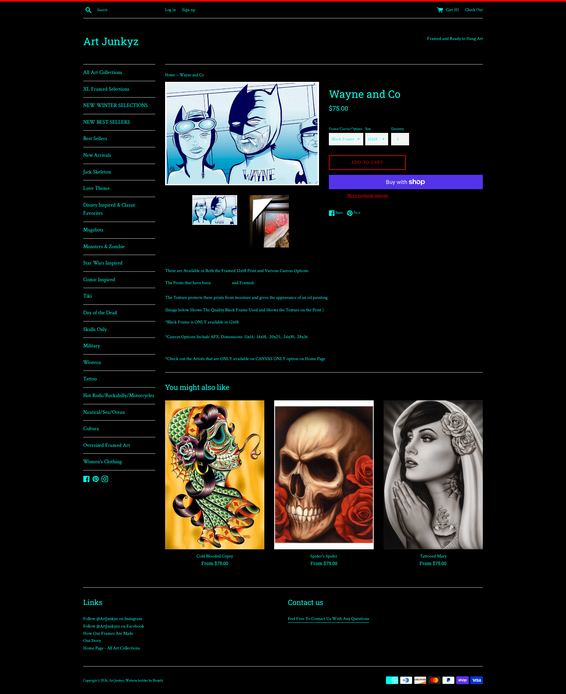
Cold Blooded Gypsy (215, 556)
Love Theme (96, 188)
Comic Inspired (99, 279)
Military (91, 345)
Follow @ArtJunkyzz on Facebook (113, 626)
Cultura (91, 428)
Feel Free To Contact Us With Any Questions (328, 619)
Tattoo (90, 378)
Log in (170, 9)
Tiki (87, 296)
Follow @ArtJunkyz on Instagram (112, 619)
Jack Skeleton (97, 172)
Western (92, 362)
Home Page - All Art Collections (111, 648)
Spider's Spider (323, 556)
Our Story (92, 641)
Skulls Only (95, 329)
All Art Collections (102, 72)
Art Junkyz (111, 41)
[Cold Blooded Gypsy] (214, 474)
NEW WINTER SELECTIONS (115, 105)
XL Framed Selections (106, 89)
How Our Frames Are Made (108, 633)
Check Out (474, 9)
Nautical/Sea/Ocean (104, 412)
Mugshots (93, 230)
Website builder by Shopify (144, 680)
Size (368, 128)
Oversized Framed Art (106, 445)
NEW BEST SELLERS (106, 122)
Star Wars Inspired (103, 263)
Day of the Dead (100, 312)
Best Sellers (95, 138)
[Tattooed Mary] (433, 474)
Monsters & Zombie (104, 246)
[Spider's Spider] (323, 474)
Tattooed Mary (433, 556)
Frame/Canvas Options (345, 128)
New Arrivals (97, 155)
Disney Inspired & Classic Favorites (109, 209)
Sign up (188, 9)
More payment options (367, 195)
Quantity (397, 128)
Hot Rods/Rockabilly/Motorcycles (118, 395)
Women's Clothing (102, 461)
